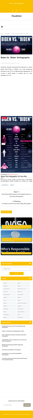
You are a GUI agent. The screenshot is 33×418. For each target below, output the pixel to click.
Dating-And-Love (21, 288)
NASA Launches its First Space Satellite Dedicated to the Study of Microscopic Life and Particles (15, 226)
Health (18, 300)
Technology (6, 314)
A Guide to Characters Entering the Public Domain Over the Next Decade (14, 359)
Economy (5, 291)
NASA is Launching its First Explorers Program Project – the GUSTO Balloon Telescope (16, 239)
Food (4, 300)
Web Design (20, 317)
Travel (18, 314)
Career (19, 286)
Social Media (20, 309)
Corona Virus (6, 288)
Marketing (5, 309)
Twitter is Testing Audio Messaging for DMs (13, 331)
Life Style (19, 306)
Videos (5, 317)
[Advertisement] (16, 96)
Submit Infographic (19, 3)
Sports (4, 311)
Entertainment (6, 294)
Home (10, 3)
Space (12, 185)
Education (19, 291)
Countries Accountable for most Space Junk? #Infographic (16, 253)
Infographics (5, 185)
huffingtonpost (14, 174)
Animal (5, 283)
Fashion (5, 297)
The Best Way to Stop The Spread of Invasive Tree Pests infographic (14, 340)
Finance (19, 297)
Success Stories (20, 311)
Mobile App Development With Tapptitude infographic (12, 345)
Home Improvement (21, 303)
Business (5, 286)
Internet (5, 306)
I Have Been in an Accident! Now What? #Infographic (11, 354)
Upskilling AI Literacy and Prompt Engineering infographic (13, 326)
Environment (20, 294)
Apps (18, 283)
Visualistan (18, 414)
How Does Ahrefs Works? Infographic (11, 349)
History (5, 303)
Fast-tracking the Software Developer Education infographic (14, 335)
